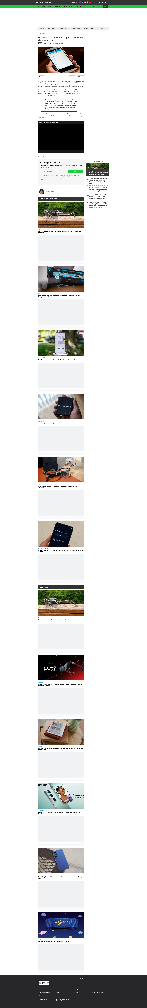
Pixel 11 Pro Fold (88, 28)
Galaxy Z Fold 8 (76, 28)
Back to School (52, 28)
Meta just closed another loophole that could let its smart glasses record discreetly (98, 172)
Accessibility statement (44, 992)
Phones (50, 6)
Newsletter (81, 76)
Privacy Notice (46, 177)
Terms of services (60, 175)
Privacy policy (77, 989)
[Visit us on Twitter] (83, 2)
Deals (105, 6)
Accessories (92, 6)
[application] (61, 137)
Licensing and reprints (97, 995)
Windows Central (43, 999)
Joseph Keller (47, 43)
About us (41, 995)
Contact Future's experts (62, 989)
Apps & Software (81, 6)
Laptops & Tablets (69, 6)
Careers (58, 992)
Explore (44, 6)
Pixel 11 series (64, 28)
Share (42, 76)
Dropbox (40, 81)
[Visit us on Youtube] (85, 2)
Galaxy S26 (100, 28)
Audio (99, 6)
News (40, 43)
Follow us (73, 76)
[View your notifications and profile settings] (102, 2)
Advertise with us (78, 995)
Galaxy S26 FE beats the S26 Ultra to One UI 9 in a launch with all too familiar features (97, 196)
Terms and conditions (44, 989)
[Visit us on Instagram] (87, 2)
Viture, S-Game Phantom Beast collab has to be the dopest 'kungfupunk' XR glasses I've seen (98, 181)
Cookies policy (94, 989)
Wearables (58, 6)
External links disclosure (97, 992)
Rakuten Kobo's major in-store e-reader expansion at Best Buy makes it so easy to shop (98, 189)
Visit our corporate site (96, 978)
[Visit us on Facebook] (80, 2)
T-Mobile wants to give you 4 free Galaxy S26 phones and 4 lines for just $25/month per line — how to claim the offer (98, 205)
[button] (108, 2)
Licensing (76, 992)
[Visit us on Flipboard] (90, 2)
